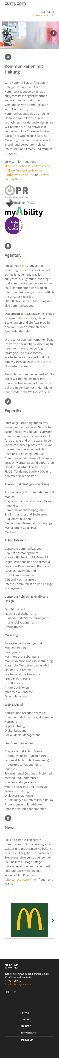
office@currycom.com (43, 15)
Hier (21, 853)
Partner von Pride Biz (19, 175)
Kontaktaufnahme (16, 383)
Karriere (25, 1026)
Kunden (24, 318)
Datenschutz (28, 1032)
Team (23, 266)
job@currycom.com (18, 879)
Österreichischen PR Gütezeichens (27, 166)
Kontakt (25, 1019)
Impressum (26, 1039)
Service (24, 1012)
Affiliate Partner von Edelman (24, 170)
